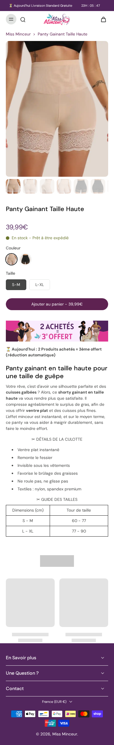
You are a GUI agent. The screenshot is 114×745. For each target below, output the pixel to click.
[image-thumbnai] (13, 186)
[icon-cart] (101, 19)
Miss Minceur (18, 34)
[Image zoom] (57, 109)
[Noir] (25, 259)
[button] (57, 304)
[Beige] (11, 259)
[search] (22, 19)
